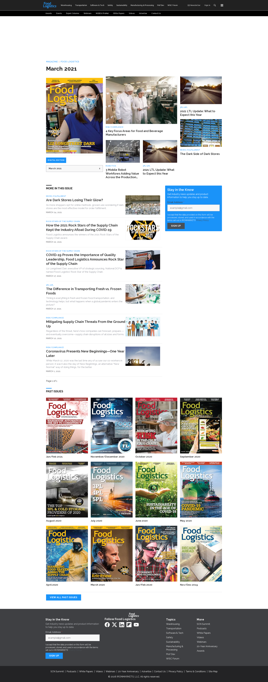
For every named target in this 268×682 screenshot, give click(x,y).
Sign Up (176, 225)
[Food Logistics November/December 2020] (112, 425)
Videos (99, 671)
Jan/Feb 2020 (143, 584)
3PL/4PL (146, 166)
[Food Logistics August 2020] (67, 489)
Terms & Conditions (196, 671)
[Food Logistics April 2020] (67, 554)
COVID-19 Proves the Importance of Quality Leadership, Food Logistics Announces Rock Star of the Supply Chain (85, 259)
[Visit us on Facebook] (107, 624)
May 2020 (186, 520)
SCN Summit (57, 671)
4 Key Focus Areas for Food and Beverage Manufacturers (134, 132)
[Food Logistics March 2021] (74, 115)
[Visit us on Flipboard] (128, 624)
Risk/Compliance (115, 127)
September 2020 (190, 456)
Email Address (175, 202)
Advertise (146, 671)
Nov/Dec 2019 (189, 584)
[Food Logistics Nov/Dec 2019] (201, 554)
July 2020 (96, 520)
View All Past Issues (63, 597)
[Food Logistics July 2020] (112, 489)
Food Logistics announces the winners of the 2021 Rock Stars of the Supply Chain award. (82, 236)
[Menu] (222, 5)
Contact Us (160, 671)
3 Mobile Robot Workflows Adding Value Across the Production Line (122, 173)
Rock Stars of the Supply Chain (63, 221)
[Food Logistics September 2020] (201, 425)
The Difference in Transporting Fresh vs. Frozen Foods (83, 291)
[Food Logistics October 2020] (156, 425)
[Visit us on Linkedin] (121, 624)
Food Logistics (70, 61)
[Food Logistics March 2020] (112, 554)
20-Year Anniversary (128, 671)
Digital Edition (56, 160)
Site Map (213, 671)
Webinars (110, 671)
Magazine (52, 61)
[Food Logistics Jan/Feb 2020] (156, 554)
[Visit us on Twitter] (114, 624)
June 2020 (141, 520)
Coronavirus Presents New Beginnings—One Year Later (85, 353)
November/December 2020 (108, 456)
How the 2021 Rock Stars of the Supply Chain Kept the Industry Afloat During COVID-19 (82, 227)
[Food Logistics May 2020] (201, 489)
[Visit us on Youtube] (136, 624)
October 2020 (143, 456)
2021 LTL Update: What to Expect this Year (158, 171)
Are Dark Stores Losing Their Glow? (74, 200)
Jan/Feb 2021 (54, 456)
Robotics (111, 166)
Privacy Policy (202, 220)
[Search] (214, 5)
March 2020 (98, 584)
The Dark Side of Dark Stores (200, 154)
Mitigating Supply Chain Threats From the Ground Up (85, 324)
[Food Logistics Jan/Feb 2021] (67, 425)
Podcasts (71, 671)
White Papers (86, 671)
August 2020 (53, 520)
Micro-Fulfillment (190, 150)
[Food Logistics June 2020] (156, 489)
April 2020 (52, 584)
